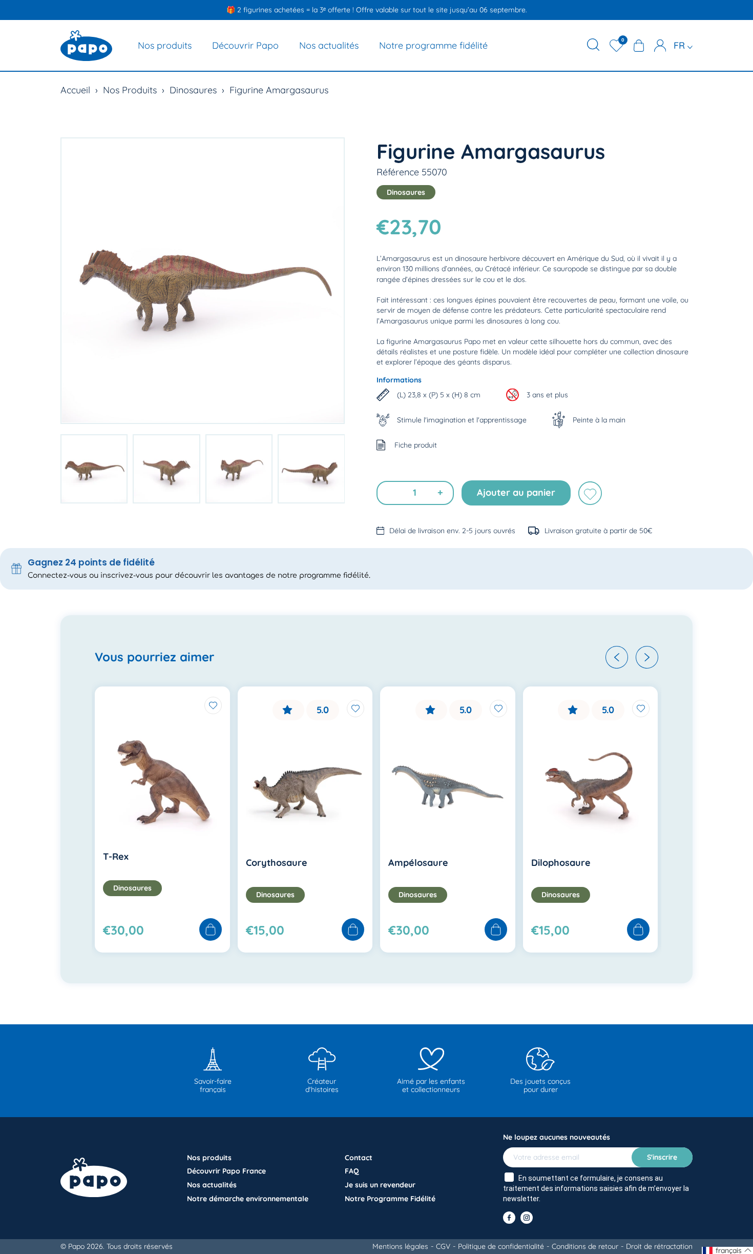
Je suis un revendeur (380, 1184)
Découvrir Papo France (226, 1171)
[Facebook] (509, 1217)
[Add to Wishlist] (213, 705)
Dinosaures (193, 90)
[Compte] (660, 45)
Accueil (75, 90)
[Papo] (86, 45)
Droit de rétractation (659, 1246)
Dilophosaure (561, 862)
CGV (443, 1246)
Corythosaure (276, 862)
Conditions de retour (585, 1246)
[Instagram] (526, 1217)
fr (680, 45)
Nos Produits (130, 90)
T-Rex (116, 856)
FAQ (352, 1171)
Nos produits (165, 45)
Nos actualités (329, 45)
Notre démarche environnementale (247, 1198)
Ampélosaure (418, 862)
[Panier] (639, 45)
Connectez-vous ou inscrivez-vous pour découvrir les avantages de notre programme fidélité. (199, 575)
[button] (616, 657)
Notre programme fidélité (433, 45)
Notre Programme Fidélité (390, 1198)
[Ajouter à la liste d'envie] (590, 493)
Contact (358, 1157)
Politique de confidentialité (501, 1246)
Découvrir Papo (245, 45)
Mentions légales (400, 1246)
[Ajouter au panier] (210, 930)
